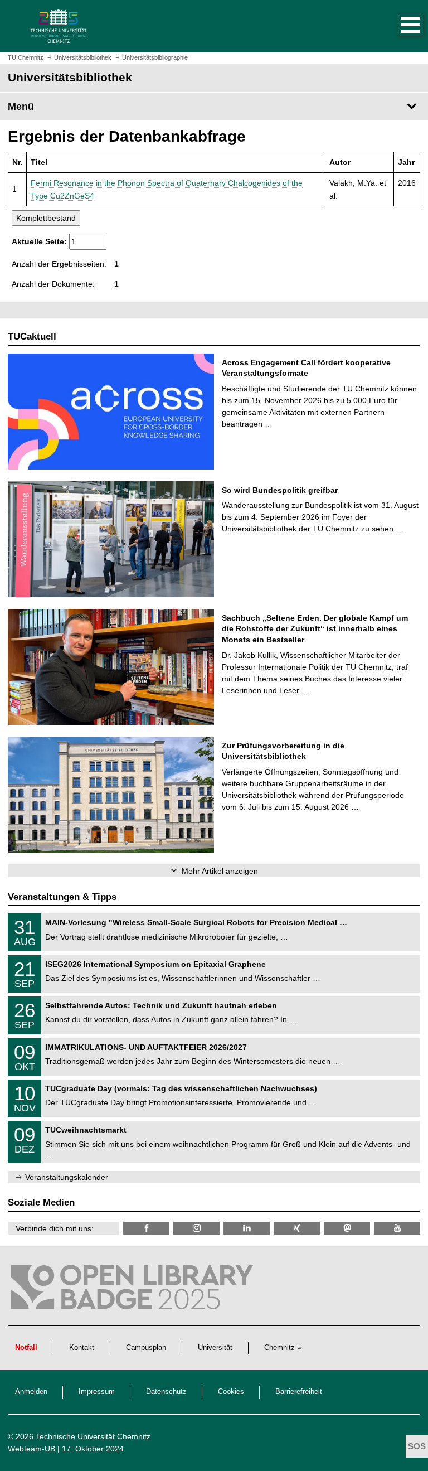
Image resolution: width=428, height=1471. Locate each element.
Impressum (97, 1392)
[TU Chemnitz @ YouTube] (397, 1228)
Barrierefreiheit (298, 1392)
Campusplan (146, 1348)
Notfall (26, 1348)
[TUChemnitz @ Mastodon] (347, 1228)
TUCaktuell (32, 336)
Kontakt (81, 1348)
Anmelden (31, 1392)
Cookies (231, 1392)
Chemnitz (279, 1348)
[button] (399, 26)
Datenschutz (166, 1392)
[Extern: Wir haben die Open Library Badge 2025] (133, 1290)
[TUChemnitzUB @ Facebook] (146, 1228)
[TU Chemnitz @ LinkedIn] (246, 1228)
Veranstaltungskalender (66, 1177)
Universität (215, 1348)
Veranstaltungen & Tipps (62, 897)
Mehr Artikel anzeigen (220, 871)
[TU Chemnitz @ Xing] (297, 1228)
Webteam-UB (31, 1448)
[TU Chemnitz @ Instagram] (196, 1228)
